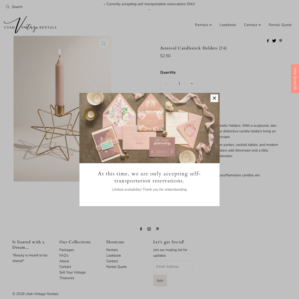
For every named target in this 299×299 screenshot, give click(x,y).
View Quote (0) (295, 79)
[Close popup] (214, 98)
